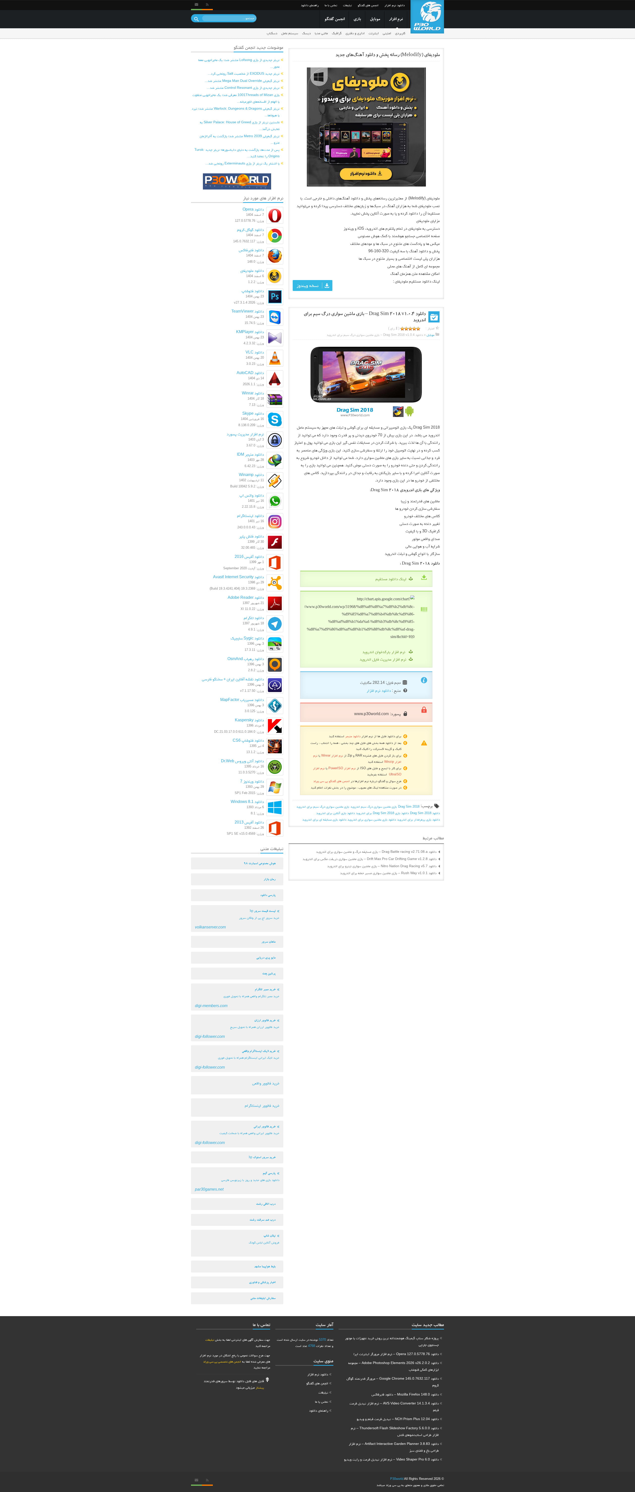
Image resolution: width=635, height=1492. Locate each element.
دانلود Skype (253, 413)
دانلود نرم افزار (394, 5)
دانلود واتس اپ (251, 495)
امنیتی (387, 33)
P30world (396, 1479)
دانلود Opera (253, 209)
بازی (357, 19)
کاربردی (400, 33)
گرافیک (337, 33)
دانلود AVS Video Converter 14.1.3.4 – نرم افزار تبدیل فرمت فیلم (394, 1406)
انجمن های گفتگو (368, 5)
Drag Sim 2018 (408, 806)
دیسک (306, 33)
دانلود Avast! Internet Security (238, 577)
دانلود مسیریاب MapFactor (242, 700)
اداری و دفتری (355, 33)
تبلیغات (347, 5)
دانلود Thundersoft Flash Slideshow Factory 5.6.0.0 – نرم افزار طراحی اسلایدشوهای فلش (395, 1431)
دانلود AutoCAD (250, 373)
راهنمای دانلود (310, 5)
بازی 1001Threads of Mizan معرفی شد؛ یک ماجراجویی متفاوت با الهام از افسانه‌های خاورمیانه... (236, 98)
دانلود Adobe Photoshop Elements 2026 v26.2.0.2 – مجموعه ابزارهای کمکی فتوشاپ (393, 1366)
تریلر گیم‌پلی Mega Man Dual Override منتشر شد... (242, 81)
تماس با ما (331, 5)
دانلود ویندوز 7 (252, 781)
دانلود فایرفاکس (251, 250)
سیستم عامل (289, 33)
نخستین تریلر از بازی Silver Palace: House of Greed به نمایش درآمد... (240, 125)
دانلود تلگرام (254, 618)
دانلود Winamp (251, 475)
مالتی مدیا (321, 33)
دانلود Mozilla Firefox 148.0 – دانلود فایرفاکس (405, 1394)
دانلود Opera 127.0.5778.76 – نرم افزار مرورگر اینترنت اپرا (396, 1354)
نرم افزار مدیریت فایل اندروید (383, 659)
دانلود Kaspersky (249, 720)
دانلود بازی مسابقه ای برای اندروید (324, 819)
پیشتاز (260, 1387)
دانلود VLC (255, 352)
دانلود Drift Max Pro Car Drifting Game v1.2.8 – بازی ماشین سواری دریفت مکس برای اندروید (370, 859)
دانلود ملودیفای (252, 270)
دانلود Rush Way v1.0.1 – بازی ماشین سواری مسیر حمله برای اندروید (388, 873)
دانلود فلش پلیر (251, 536)
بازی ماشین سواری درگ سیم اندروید (373, 806)
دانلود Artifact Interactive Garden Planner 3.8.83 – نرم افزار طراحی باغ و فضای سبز (394, 1447)
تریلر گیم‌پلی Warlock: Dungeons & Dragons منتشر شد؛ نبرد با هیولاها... (236, 111)
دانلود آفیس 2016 (249, 556)
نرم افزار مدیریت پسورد (245, 434)
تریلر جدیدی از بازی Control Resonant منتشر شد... (243, 88)
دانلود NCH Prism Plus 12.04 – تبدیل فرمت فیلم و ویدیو (398, 1419)
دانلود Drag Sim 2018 (425, 813)
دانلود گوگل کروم (250, 229)
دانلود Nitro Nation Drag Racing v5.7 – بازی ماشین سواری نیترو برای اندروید (382, 866)
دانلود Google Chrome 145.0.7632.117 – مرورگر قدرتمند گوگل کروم (393, 1381)
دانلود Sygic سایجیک (247, 638)
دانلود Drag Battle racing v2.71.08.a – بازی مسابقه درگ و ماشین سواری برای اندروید (376, 852)
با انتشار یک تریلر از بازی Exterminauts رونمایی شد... (242, 163)
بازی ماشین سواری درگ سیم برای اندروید (322, 806)
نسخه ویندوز (307, 285)
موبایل (375, 19)
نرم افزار (396, 19)
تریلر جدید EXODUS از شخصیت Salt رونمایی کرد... (244, 73)
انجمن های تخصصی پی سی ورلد (222, 1361)
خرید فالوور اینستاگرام (262, 1105)
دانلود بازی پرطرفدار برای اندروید (418, 819)
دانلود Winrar (253, 393)
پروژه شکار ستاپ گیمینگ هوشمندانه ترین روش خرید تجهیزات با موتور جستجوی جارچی (392, 1341)
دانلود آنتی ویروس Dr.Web (242, 761)
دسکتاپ (272, 33)
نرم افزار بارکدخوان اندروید (384, 652)
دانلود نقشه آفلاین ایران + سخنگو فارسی (233, 679)
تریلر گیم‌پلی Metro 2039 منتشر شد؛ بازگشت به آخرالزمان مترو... (240, 139)
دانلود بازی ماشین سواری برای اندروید (372, 819)
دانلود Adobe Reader (246, 597)
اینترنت (374, 33)
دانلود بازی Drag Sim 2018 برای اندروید (382, 813)
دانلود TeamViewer (247, 311)
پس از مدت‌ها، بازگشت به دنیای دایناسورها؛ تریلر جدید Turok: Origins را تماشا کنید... (237, 153)
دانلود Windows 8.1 (247, 801)
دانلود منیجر (352, 736)
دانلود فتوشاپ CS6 (248, 740)
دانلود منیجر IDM (250, 454)
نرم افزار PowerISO (342, 768)
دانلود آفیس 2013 (249, 822)
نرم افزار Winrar (332, 755)
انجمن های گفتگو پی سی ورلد (331, 781)
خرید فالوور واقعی (265, 1083)
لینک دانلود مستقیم (391, 579)
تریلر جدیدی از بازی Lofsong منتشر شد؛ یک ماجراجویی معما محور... (239, 63)
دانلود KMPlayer (250, 332)
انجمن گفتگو (334, 19)
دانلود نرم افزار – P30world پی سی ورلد (427, 16)
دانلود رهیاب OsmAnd (245, 659)
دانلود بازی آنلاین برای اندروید (335, 813)
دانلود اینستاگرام (250, 515)
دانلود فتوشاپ (253, 291)
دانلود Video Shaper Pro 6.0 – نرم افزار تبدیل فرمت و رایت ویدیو (391, 1459)
